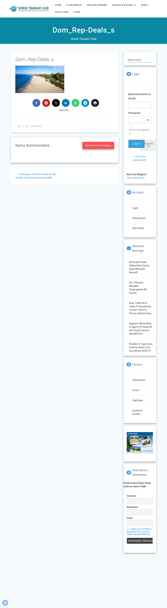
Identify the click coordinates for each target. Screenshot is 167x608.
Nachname (132, 507)
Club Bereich (74, 5)
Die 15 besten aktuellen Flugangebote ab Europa (138, 287)
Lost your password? (139, 158)
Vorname (131, 496)
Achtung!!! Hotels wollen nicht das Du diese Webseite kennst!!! (139, 267)
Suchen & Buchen (122, 5)
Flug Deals (137, 400)
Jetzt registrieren (136, 178)
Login (77, 12)
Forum (135, 390)
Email (129, 518)
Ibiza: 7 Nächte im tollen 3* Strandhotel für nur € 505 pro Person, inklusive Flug (140, 308)
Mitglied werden (97, 5)
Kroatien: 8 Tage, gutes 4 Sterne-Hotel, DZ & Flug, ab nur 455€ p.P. (141, 347)
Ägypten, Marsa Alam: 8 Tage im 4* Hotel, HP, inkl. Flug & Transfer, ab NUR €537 (140, 328)
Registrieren (148, 145)
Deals (144, 5)
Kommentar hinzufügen (98, 145)
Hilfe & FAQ (61, 12)
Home (58, 5)
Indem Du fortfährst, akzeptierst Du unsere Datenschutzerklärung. (139, 532)
